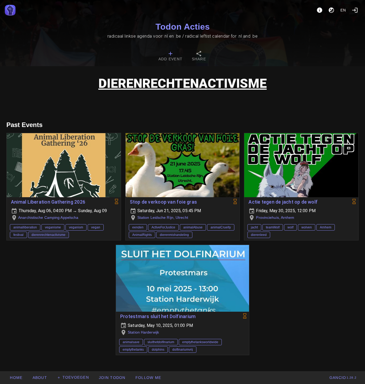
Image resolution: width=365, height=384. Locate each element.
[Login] (355, 10)
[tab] (170, 56)
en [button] (343, 10)
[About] (319, 10)
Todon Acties (183, 26)
